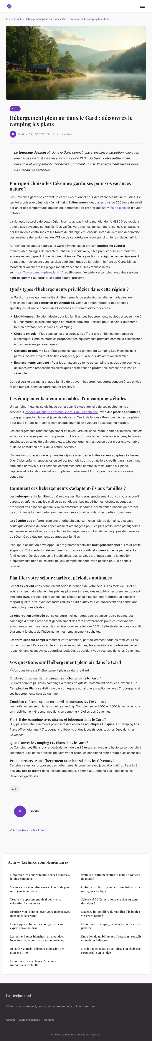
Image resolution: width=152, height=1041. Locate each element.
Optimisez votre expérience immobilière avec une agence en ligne (111, 889)
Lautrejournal (18, 995)
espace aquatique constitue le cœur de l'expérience (61, 412)
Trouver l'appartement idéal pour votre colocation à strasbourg (35, 901)
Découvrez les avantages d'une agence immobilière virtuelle (34, 963)
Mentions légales (29, 1019)
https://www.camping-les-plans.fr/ (39, 272)
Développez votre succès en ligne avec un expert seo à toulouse (37, 926)
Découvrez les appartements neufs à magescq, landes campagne (40, 876)
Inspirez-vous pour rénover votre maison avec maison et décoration (40, 913)
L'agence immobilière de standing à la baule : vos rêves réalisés (110, 913)
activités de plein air (116, 208)
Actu (19, 19)
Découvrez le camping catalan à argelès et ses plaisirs (110, 926)
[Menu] (142, 6)
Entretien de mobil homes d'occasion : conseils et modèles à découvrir (111, 938)
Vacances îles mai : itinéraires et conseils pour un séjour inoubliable (40, 889)
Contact (49, 1019)
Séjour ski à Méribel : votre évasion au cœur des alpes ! (109, 901)
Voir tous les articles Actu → (28, 830)
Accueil (10, 19)
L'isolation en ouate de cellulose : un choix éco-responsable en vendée (111, 950)
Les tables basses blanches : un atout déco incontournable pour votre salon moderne (37, 938)
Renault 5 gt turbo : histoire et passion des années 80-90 (37, 950)
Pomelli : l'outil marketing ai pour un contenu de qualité (110, 876)
